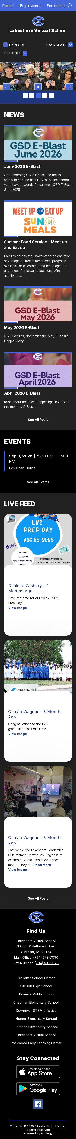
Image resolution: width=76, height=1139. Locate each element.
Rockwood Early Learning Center (36, 1043)
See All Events (38, 482)
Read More (42, 865)
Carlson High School (36, 986)
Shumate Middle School (36, 994)
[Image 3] (38, 95)
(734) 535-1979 (47, 963)
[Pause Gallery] (38, 86)
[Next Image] (69, 86)
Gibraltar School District (36, 978)
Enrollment (56, 6)
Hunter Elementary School (36, 1019)
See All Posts (38, 420)
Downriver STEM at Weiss (36, 1010)
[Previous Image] (6, 86)
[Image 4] (44, 95)
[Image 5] (51, 95)
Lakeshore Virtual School (36, 1035)
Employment (30, 6)
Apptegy (46, 1133)
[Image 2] (31, 95)
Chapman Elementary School (36, 1002)
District (8, 6)
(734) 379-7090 (45, 957)
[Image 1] (25, 95)
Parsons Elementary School (36, 1027)
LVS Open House (22, 468)
